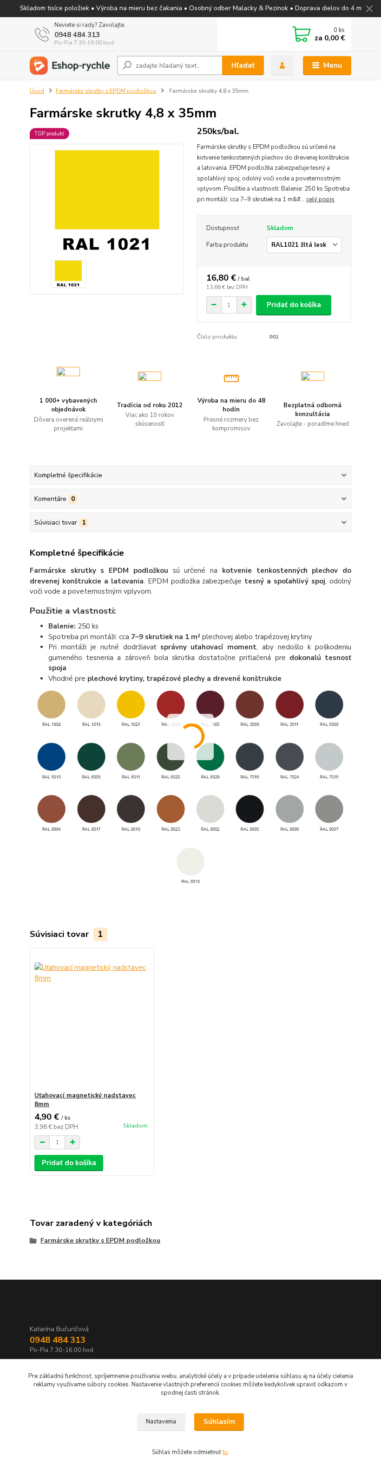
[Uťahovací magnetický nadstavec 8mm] (91, 1019)
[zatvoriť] (369, 9)
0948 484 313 (77, 34)
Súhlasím (219, 1421)
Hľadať (243, 65)
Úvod (37, 91)
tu (225, 1452)
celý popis (320, 199)
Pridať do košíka (294, 304)
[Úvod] (70, 66)
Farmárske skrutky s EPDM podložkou (106, 91)
